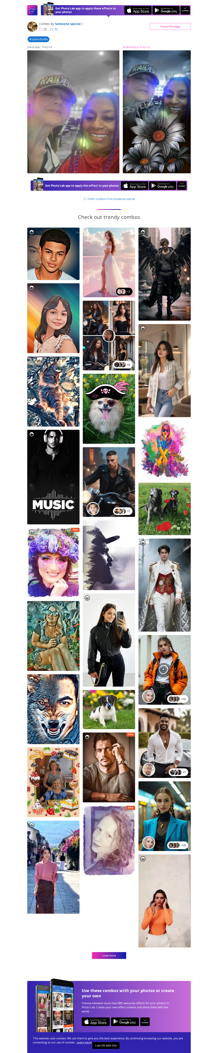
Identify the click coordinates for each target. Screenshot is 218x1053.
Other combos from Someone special (111, 199)
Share (170, 26)
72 (56, 29)
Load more (109, 955)
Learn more (84, 1042)
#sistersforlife (38, 39)
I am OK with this (106, 1045)
